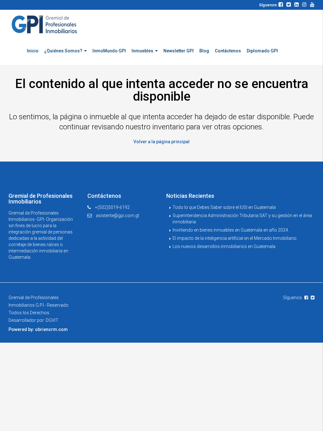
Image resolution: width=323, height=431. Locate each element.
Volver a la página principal (161, 141)
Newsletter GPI (178, 50)
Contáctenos (228, 50)
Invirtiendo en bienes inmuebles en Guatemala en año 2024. (231, 230)
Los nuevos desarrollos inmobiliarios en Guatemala (224, 246)
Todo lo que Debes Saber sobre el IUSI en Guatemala (224, 207)
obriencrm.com (51, 329)
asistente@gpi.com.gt (117, 215)
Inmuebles (142, 50)
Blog (204, 50)
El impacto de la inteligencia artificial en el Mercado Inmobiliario (235, 238)
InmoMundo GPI (109, 50)
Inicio (32, 50)
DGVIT (52, 320)
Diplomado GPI (262, 50)
